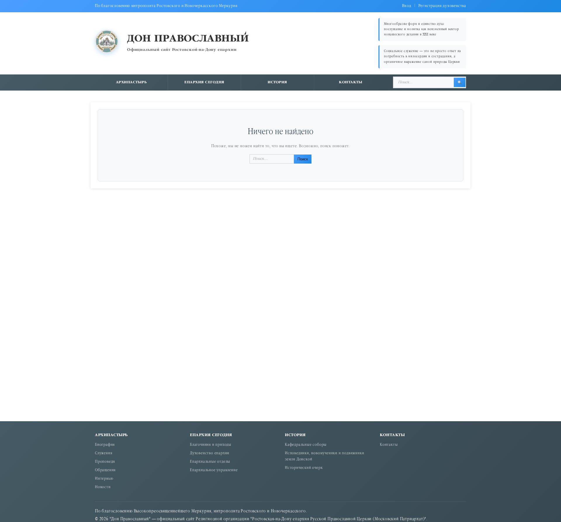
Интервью (104, 479)
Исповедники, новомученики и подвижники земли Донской (324, 456)
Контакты (350, 82)
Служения (103, 453)
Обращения (105, 470)
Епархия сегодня (204, 82)
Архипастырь (131, 82)
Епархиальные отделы (210, 462)
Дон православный (188, 39)
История (277, 82)
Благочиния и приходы (210, 445)
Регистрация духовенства (442, 6)
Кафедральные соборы (306, 445)
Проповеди (105, 462)
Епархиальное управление (214, 470)
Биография (105, 445)
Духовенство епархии (209, 453)
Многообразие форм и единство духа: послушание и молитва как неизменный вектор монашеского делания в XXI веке (421, 29)
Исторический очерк (304, 468)
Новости (103, 487)
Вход (406, 6)
